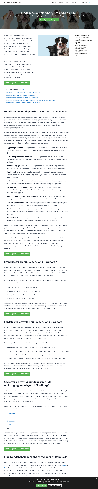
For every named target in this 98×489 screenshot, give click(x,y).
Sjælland (73, 2)
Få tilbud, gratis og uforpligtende (49, 20)
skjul (23, 89)
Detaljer (64, 482)
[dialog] (49, 483)
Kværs (9, 424)
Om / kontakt (82, 2)
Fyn (66, 2)
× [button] (96, 478)
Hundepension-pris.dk (13, 2)
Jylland (61, 2)
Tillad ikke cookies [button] (55, 485)
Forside (54, 2)
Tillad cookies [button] (42, 485)
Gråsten (9, 417)
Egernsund (10, 421)
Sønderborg (11, 413)
